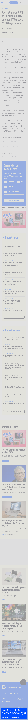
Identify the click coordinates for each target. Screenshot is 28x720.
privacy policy (20, 714)
